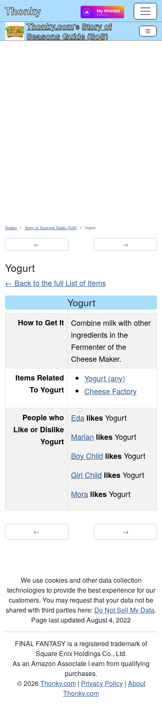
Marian (82, 436)
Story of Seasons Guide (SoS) (69, 31)
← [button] (36, 244)
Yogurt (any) (104, 378)
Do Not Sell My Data (124, 610)
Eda (77, 417)
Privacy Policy (102, 683)
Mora (79, 493)
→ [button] (125, 244)
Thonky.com (50, 26)
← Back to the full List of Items (55, 282)
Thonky (23, 11)
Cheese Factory (110, 390)
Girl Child (86, 474)
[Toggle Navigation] (148, 31)
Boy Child (87, 455)
